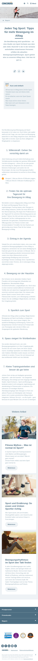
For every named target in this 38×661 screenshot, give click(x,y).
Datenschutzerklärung (26, 650)
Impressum (14, 650)
